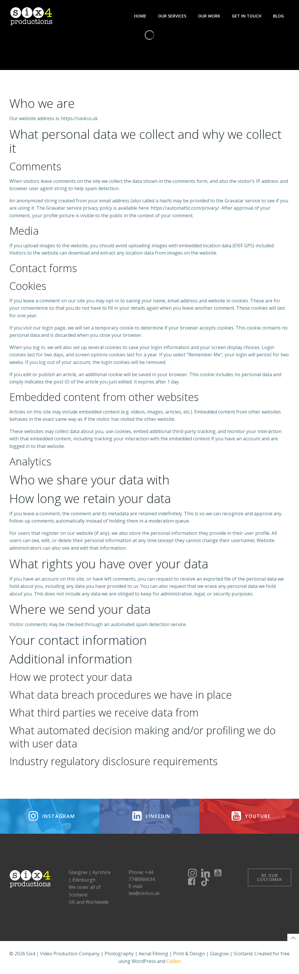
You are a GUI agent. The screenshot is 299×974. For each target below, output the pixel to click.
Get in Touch (246, 16)
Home (140, 16)
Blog (278, 16)
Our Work (209, 16)
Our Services (172, 16)
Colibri (173, 961)
